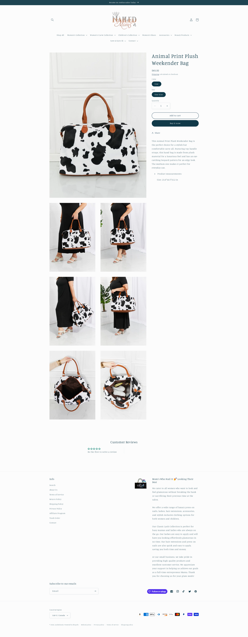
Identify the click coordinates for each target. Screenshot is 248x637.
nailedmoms (59, 625)
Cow (156, 84)
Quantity (155, 101)
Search (52, 485)
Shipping (155, 74)
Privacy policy (99, 625)
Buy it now (175, 123)
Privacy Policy (55, 508)
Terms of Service (56, 494)
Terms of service (113, 625)
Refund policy (86, 625)
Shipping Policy (56, 504)
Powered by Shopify (71, 625)
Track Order (54, 518)
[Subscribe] (95, 591)
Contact (52, 523)
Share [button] (157, 133)
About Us (53, 490)
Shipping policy (127, 625)
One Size (159, 94)
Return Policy (55, 499)
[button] (52, 20)
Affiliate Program (57, 513)
